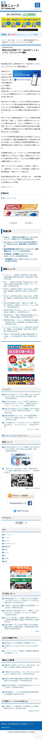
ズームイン (6, 389)
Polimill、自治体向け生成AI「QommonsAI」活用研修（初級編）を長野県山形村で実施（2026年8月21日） (21, 298)
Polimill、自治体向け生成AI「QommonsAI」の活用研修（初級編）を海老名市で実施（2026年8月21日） (21, 291)
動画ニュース (7, 442)
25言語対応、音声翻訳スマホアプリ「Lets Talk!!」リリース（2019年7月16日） (18, 255)
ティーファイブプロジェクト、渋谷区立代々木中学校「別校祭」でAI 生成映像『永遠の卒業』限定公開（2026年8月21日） (21, 329)
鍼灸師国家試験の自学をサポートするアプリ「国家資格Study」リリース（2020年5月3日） (21, 250)
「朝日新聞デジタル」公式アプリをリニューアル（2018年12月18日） (20, 260)
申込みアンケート (7, 187)
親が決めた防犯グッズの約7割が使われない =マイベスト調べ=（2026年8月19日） (22, 686)
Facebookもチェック (21, 503)
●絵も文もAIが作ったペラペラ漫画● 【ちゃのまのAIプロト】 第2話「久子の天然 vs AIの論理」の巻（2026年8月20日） (21, 396)
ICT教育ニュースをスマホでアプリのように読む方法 (21, 647)
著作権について (27, 724)
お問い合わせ (5, 727)
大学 (5, 549)
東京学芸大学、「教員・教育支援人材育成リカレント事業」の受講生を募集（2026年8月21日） (21, 316)
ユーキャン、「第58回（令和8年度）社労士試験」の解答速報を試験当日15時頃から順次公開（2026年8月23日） (21, 277)
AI (5, 555)
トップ (3, 40)
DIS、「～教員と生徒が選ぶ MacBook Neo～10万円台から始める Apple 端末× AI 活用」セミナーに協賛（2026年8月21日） (21, 284)
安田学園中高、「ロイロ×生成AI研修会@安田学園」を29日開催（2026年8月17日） (22, 693)
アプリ (6, 552)
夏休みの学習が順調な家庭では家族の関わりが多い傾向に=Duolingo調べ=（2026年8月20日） (21, 680)
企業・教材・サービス (15, 40)
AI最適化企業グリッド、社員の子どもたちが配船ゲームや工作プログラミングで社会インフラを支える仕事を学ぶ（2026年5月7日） (21, 600)
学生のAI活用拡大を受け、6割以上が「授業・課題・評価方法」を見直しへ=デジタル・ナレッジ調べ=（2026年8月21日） (21, 305)
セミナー (7, 540)
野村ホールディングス (8, 198)
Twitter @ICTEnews (21, 510)
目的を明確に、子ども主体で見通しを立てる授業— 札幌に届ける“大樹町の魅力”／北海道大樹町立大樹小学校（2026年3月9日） (21, 627)
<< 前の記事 (13, 223)
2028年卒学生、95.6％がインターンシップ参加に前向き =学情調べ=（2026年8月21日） (20, 311)
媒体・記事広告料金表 (14, 14)
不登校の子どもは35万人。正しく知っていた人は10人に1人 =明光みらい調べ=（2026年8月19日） (21, 673)
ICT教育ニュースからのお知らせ (14, 701)
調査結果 (7, 546)
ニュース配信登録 (29, 14)
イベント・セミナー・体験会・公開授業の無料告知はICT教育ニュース (21, 652)
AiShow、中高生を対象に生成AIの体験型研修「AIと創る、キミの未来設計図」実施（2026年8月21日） (20, 336)
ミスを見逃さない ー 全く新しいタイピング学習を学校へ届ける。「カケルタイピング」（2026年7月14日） (22, 424)
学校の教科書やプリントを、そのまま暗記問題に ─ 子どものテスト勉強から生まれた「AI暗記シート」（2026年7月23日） (21, 417)
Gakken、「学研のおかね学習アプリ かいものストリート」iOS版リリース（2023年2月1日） (21, 238)
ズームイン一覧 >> (33, 429)
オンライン (8, 534)
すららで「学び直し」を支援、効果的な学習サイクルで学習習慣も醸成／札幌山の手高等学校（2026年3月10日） (21, 620)
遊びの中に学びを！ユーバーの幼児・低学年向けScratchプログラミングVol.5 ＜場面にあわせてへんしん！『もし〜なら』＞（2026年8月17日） (21, 403)
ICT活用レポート (8, 593)
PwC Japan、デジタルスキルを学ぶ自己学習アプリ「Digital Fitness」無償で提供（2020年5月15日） (21, 244)
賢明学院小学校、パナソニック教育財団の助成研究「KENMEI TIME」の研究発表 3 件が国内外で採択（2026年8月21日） (21, 322)
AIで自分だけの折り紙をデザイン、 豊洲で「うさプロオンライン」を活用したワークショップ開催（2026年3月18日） (21, 612)
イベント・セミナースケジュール (15, 435)
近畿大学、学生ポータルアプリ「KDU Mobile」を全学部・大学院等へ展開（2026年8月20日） (21, 666)
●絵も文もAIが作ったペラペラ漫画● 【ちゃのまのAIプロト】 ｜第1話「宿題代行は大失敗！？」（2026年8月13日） (21, 410)
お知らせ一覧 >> (34, 711)
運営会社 (4, 724)
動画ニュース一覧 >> (33, 488)
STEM (6, 558)
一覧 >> (37, 631)
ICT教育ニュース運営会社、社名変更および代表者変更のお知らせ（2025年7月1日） (21, 707)
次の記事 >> (29, 223)
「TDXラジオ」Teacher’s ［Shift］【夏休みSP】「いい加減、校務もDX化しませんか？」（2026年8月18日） (21, 470)
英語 (5, 561)
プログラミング (9, 543)
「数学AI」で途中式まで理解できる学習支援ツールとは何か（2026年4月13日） (21, 606)
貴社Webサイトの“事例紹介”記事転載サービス (20, 643)
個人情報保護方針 (14, 724)
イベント (7, 538)
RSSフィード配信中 (21, 495)
